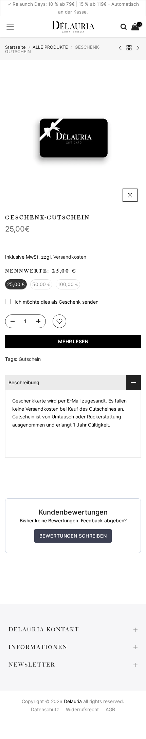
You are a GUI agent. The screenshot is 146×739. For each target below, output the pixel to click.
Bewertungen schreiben (73, 536)
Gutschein (30, 359)
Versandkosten (69, 257)
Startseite (15, 47)
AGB (110, 709)
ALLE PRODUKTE (50, 47)
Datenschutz (45, 709)
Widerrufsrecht (82, 709)
